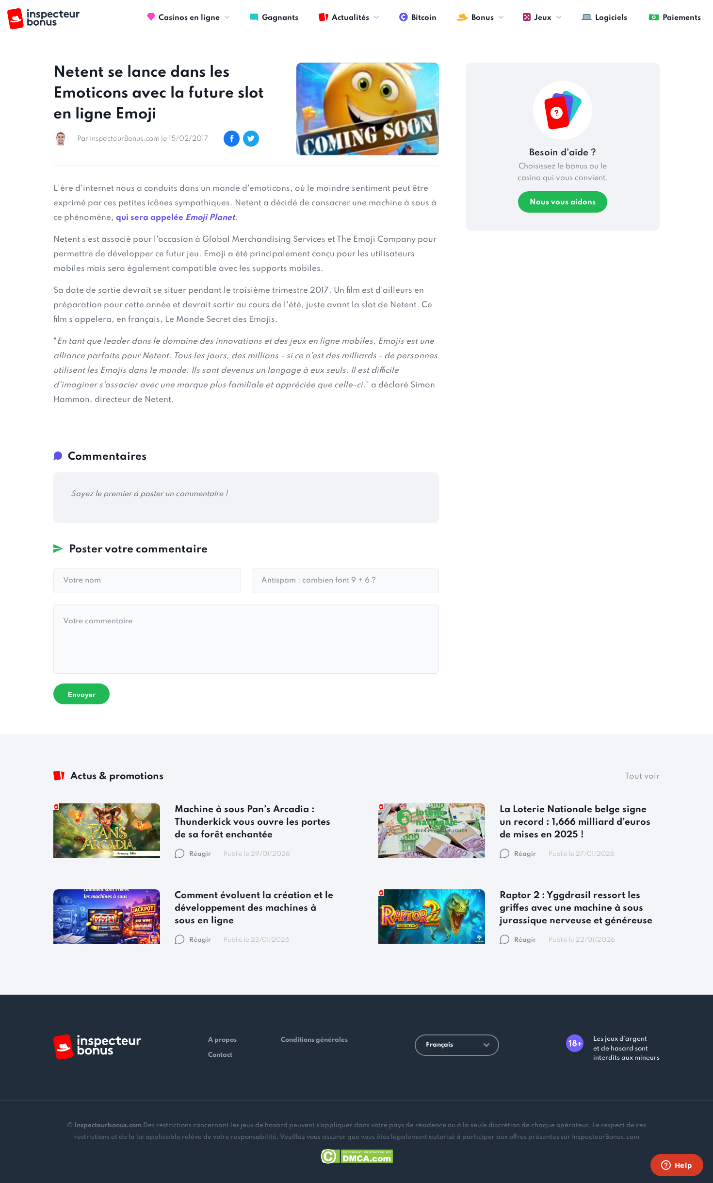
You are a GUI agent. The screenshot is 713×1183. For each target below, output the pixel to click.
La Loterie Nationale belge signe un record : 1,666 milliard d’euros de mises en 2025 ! (575, 822)
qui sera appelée (175, 218)
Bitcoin (424, 18)
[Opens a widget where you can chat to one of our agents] (676, 1166)
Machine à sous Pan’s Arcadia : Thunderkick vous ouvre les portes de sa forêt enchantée (252, 822)
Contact (220, 1055)
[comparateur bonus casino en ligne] (43, 18)
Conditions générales (314, 1040)
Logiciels (611, 18)
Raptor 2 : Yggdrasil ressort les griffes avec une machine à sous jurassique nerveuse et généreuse (576, 908)
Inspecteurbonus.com (108, 1125)
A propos (222, 1040)
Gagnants (280, 18)
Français (439, 1045)
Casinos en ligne (189, 18)
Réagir (200, 854)
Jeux (542, 18)
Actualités (350, 18)
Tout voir (642, 776)
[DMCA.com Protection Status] (357, 1154)
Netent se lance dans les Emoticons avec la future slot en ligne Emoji (158, 93)
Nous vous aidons (563, 202)
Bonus (482, 18)
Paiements (682, 18)
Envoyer (81, 695)
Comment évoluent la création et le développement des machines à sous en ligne (254, 908)
